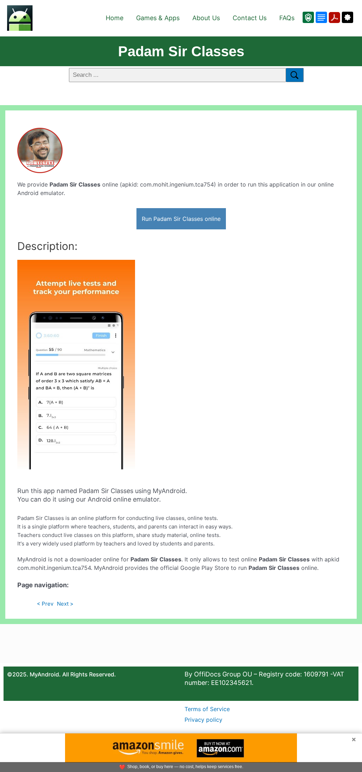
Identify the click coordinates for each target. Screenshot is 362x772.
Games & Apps (158, 18)
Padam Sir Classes (181, 51)
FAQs (286, 18)
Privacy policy (203, 719)
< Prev (45, 603)
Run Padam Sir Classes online (181, 218)
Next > (65, 603)
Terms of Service (207, 709)
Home (114, 18)
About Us (206, 18)
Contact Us (250, 18)
